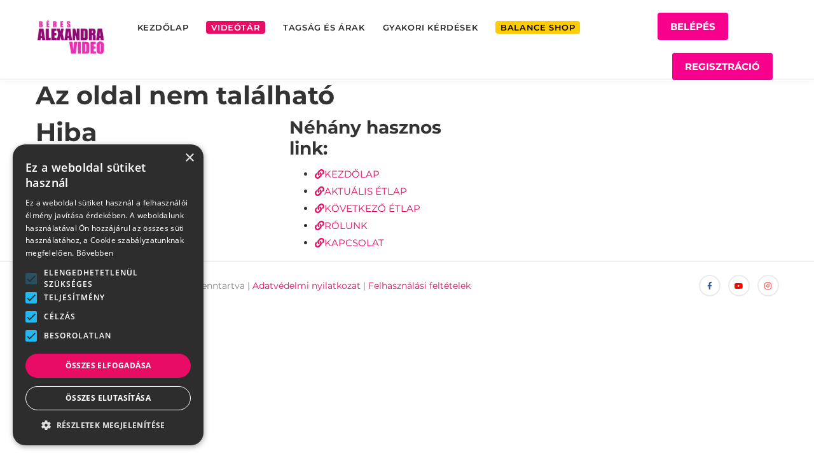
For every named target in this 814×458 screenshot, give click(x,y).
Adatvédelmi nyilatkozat (306, 285)
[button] (31, 278)
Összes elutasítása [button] (108, 397)
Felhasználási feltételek (419, 285)
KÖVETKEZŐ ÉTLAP (372, 208)
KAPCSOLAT (354, 243)
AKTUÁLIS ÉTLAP (365, 191)
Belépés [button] (692, 26)
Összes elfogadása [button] (108, 365)
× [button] (189, 158)
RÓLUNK (346, 225)
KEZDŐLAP (163, 27)
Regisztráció (722, 66)
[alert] (108, 294)
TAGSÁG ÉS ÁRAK (323, 27)
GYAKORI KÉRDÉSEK (430, 27)
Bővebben (94, 252)
